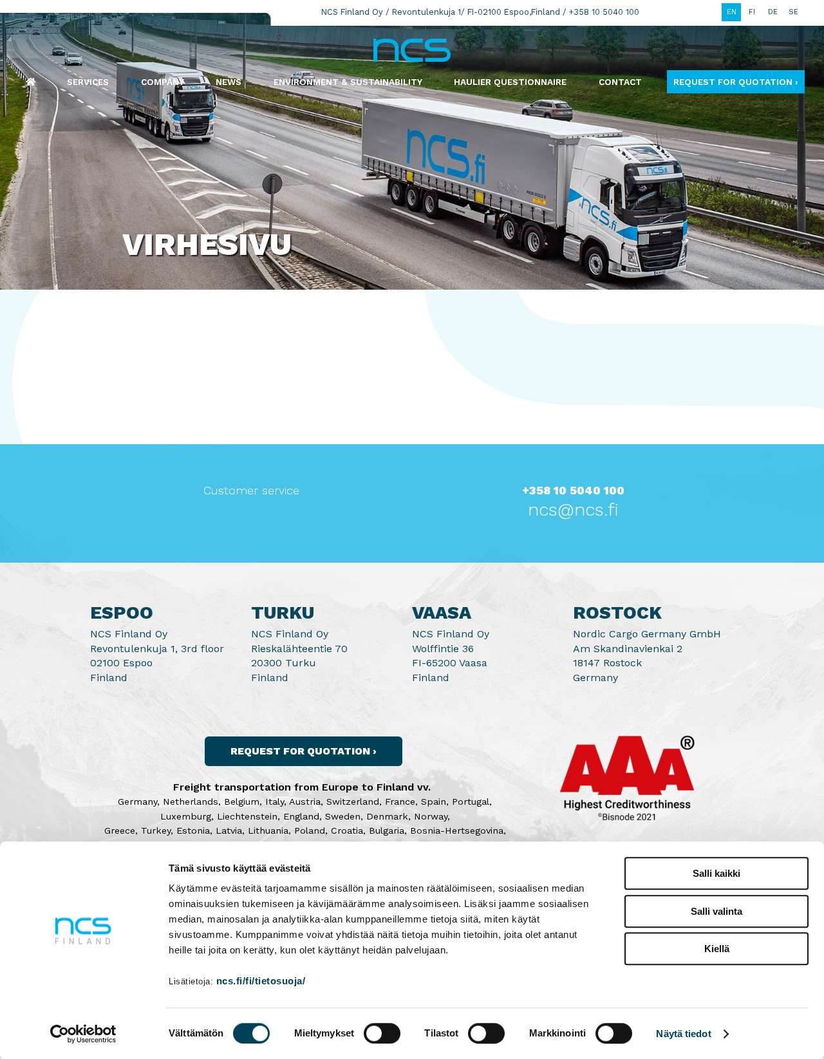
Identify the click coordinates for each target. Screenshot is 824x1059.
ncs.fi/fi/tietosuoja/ (261, 980)
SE (793, 12)
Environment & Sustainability (348, 82)
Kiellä (716, 948)
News (228, 82)
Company (162, 82)
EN (731, 12)
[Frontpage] (30, 81)
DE (773, 12)
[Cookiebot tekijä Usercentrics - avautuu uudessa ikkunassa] (83, 1034)
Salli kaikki (716, 873)
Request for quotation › (735, 82)
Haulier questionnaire (510, 82)
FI (752, 12)
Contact (620, 82)
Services (88, 82)
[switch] (382, 1033)
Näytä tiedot (683, 1033)
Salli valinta (716, 911)
